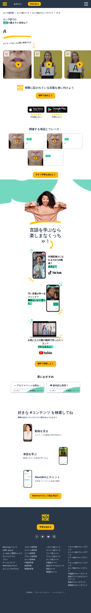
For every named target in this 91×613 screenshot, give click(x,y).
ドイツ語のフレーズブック (77, 558)
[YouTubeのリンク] (48, 536)
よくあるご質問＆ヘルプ (12, 553)
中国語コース (51, 562)
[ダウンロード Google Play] (56, 109)
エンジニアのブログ (11, 569)
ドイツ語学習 (29, 553)
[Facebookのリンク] (37, 536)
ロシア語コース (23, 13)
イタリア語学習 (30, 547)
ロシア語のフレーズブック (42, 13)
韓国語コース (51, 572)
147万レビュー (57, 117)
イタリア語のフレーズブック (77, 548)
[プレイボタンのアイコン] (18, 64)
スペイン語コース (53, 550)
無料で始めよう (45, 95)
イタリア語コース (53, 547)
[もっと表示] (86, 4)
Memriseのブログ (10, 565)
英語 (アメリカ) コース (55, 565)
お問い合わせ (8, 550)
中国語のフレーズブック (77, 573)
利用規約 (29, 592)
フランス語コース (53, 556)
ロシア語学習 (8, 13)
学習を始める (34, 4)
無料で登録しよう (45, 363)
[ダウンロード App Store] (36, 109)
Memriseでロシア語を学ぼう (45, 495)
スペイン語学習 (30, 550)
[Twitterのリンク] (42, 536)
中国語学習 (28, 562)
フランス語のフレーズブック (77, 564)
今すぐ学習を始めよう (45, 174)
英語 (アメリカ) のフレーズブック (78, 577)
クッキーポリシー (58, 592)
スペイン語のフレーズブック (77, 553)
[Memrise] (5, 4)
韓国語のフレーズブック (77, 585)
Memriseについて (10, 547)
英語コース (50, 569)
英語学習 (28, 565)
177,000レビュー (36, 117)
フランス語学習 (30, 556)
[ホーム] (20, 88)
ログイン (18, 4)
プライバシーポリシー (42, 592)
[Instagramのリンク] (54, 536)
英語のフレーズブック (77, 582)
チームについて (9, 562)
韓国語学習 (28, 569)
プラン (5, 559)
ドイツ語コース (52, 553)
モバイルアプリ (9, 556)
